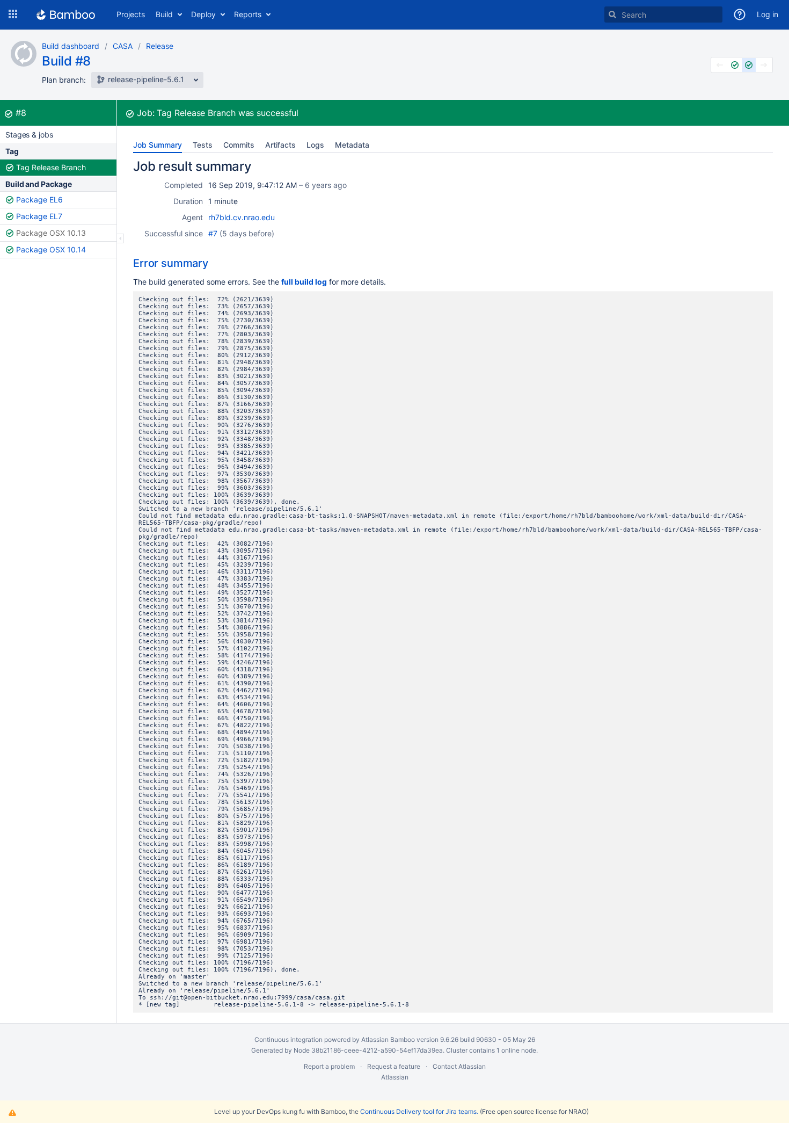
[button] (12, 14)
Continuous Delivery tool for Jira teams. (419, 1111)
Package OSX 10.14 (51, 249)
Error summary (170, 263)
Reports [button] (247, 14)
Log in (767, 14)
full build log (304, 281)
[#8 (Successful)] (749, 65)
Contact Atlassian (459, 1066)
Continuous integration (288, 1039)
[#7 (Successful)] (735, 65)
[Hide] (120, 238)
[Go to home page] (65, 14)
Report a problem (329, 1066)
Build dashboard (70, 45)
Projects (130, 14)
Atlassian (394, 1077)
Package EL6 (39, 199)
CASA (123, 45)
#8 (21, 112)
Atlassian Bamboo (388, 1039)
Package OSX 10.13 (51, 232)
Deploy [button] (203, 14)
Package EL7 (39, 216)
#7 (212, 233)
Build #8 (66, 61)
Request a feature (393, 1066)
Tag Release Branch (51, 167)
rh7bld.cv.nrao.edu (241, 217)
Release (159, 45)
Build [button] (164, 14)
